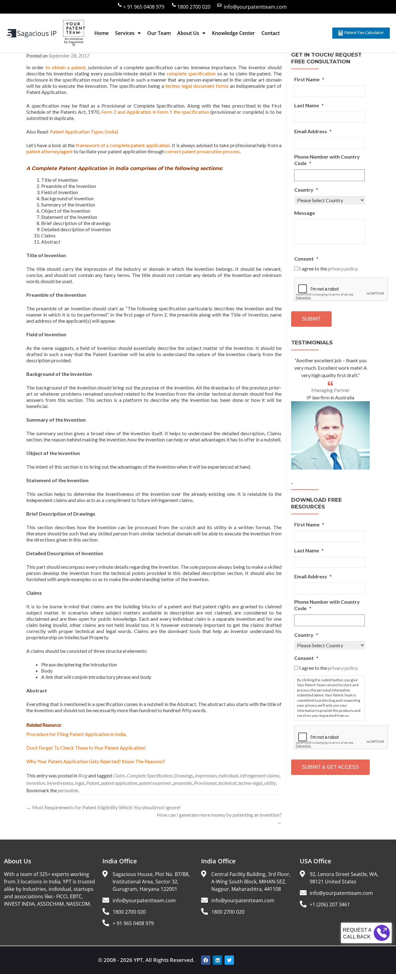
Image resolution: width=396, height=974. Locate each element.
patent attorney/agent (49, 151)
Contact (270, 33)
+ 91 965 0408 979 (143, 6)
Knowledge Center (233, 33)
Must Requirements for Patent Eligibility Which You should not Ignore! (103, 807)
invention (35, 783)
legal (79, 783)
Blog (82, 775)
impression (206, 775)
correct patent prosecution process (202, 151)
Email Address (313, 131)
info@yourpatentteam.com (255, 6)
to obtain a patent (65, 67)
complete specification (191, 73)
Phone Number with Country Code (327, 160)
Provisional (205, 783)
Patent (92, 783)
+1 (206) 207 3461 (330, 904)
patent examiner (155, 783)
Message (304, 213)
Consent (306, 259)
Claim (119, 775)
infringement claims (259, 775)
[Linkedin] (217, 960)
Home (101, 33)
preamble (182, 783)
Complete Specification (149, 775)
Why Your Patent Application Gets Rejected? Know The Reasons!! (95, 761)
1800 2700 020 (193, 6)
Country (306, 190)
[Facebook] (205, 960)
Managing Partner (330, 390)
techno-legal (250, 783)
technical (227, 783)
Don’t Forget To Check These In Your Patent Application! (86, 748)
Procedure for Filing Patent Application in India (76, 734)
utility (270, 783)
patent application (119, 783)
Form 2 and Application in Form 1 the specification (155, 112)
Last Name (309, 105)
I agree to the (328, 268)
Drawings (183, 775)
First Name (309, 79)
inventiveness (60, 783)
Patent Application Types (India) (84, 131)
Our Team (159, 33)
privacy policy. (343, 268)
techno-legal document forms (197, 86)
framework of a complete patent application (123, 145)
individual (228, 775)
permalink (68, 790)
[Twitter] (229, 960)
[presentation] (341, 289)
